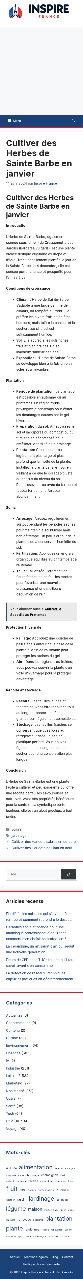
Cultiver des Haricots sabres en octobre (43, 842)
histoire (32, 1190)
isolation (10, 1200)
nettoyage (24, 1219)
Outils (10, 1098)
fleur (70, 1181)
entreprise (60, 1181)
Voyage (12, 1129)
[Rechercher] (68, 874)
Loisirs (16, 829)
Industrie (13, 1068)
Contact (67, 1257)
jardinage (19, 836)
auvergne (70, 1168)
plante (14, 1228)
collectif (10, 1181)
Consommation (18, 1023)
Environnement (18, 1045)
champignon (49, 1175)
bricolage (33, 1175)
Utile (9, 1121)
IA (7, 1061)
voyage (53, 1236)
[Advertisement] (41, 71)
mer (63, 1210)
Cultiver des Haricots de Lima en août (41, 848)
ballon (21, 1175)
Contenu (13, 1031)
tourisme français (36, 1236)
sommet (11, 1236)
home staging (46, 1190)
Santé (11, 1106)
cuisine (33, 1180)
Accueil (15, 1257)
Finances (13, 1053)
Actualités (14, 1015)
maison (35, 1209)
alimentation (36, 1167)
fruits (23, 1189)
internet (64, 1190)
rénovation (57, 1230)
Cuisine (12, 1038)
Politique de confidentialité (41, 1264)
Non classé (15, 1091)
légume (16, 1208)
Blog (55, 1257)
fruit (12, 1188)
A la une (11, 1168)
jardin (22, 1199)
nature (10, 1219)
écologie (65, 1236)
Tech (10, 1114)
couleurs (22, 1181)
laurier (64, 1200)
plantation (59, 1218)
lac (57, 1200)
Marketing (14, 1083)
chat (62, 1175)
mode (71, 1210)
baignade (11, 1175)
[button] (73, 121)
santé (68, 1229)
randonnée (32, 1229)
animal (59, 1168)
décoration (46, 1181)
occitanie (38, 1220)
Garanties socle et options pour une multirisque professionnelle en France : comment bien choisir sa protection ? (37, 933)
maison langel (51, 1210)
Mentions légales (36, 1257)
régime (45, 1230)
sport (21, 1236)
